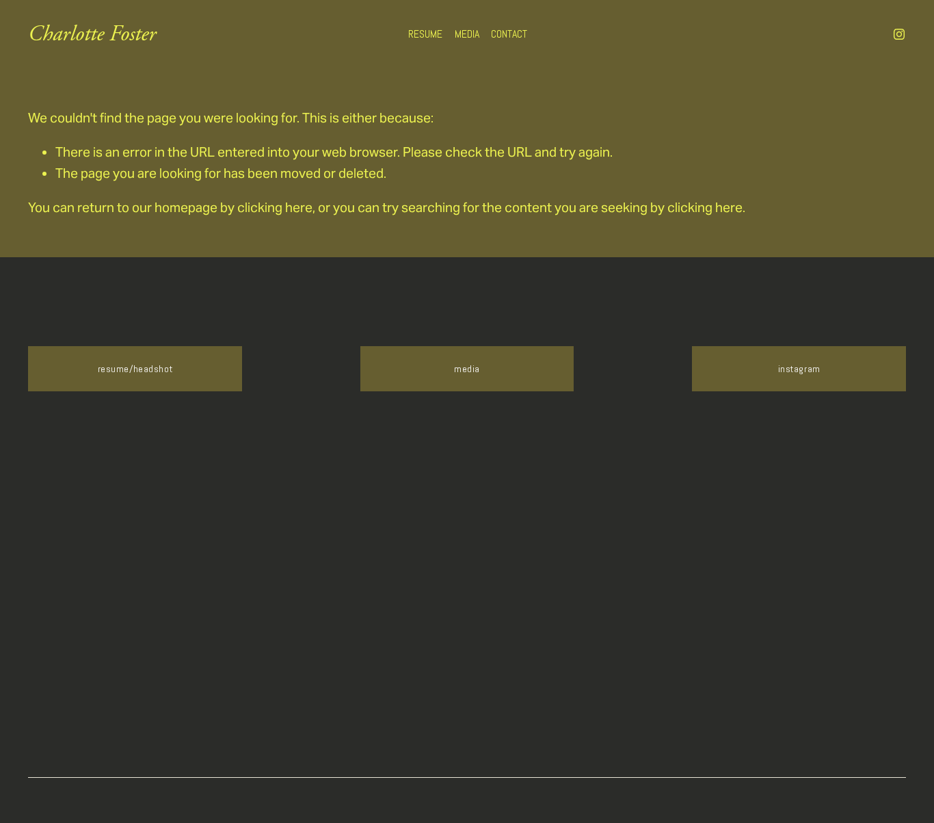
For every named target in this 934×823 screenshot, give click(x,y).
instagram (799, 369)
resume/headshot (135, 369)
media (467, 369)
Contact (509, 34)
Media (467, 34)
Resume (425, 34)
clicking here (274, 207)
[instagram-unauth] (899, 34)
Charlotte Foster (92, 34)
